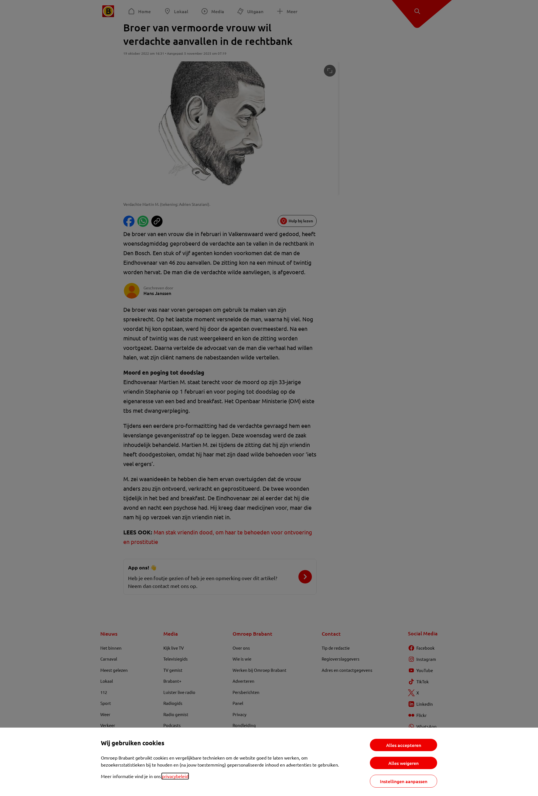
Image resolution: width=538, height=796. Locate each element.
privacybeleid (175, 776)
